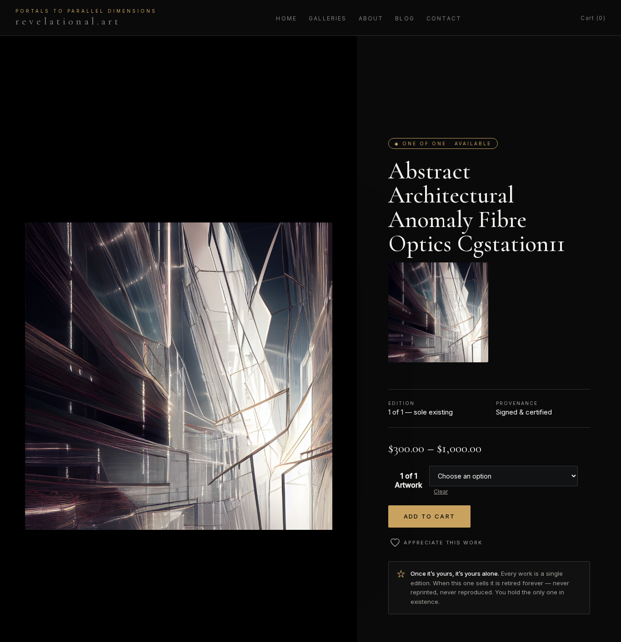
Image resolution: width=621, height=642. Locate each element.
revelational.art (86, 17)
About (371, 18)
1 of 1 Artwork (408, 480)
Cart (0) (593, 18)
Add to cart (430, 516)
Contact (443, 18)
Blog (405, 18)
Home (286, 18)
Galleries (327, 18)
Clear (441, 491)
